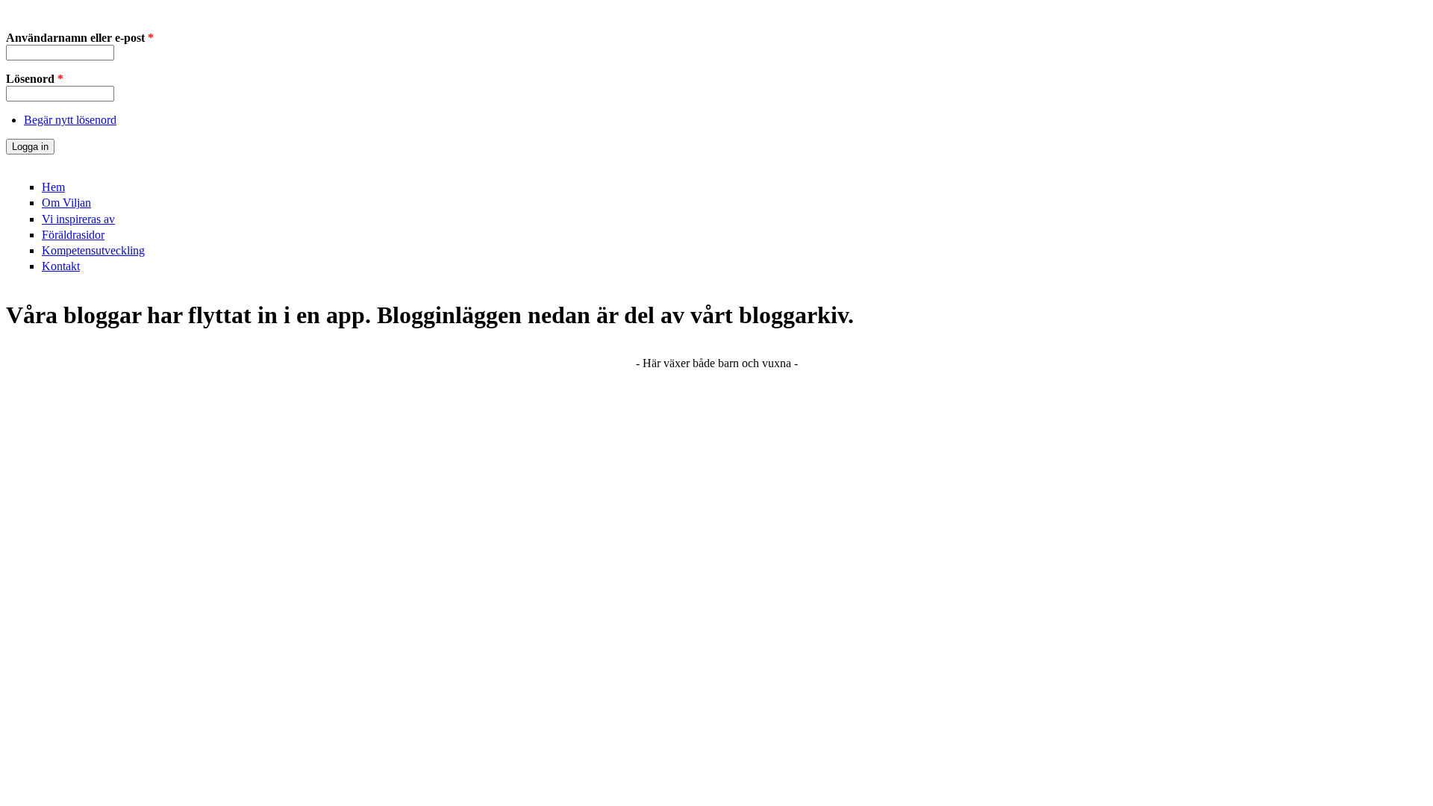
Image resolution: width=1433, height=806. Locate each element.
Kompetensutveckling (93, 250)
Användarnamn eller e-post (80, 37)
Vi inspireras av (78, 219)
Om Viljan (66, 202)
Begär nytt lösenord (70, 119)
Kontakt (61, 266)
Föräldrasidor (73, 234)
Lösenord (34, 78)
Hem (53, 187)
